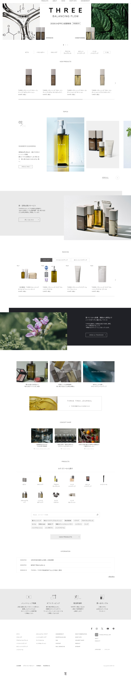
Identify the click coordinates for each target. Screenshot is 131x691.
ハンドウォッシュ (37, 546)
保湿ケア (50, 542)
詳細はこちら (29, 631)
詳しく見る (28, 99)
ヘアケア (76, 539)
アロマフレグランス (87, 539)
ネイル (34, 542)
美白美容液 (68, 539)
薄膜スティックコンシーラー (64, 542)
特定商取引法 (46, 684)
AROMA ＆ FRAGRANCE (96, 353)
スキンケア (40, 502)
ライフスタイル (56, 519)
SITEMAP (77, 664)
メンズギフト (49, 546)
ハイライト (78, 542)
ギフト (24, 502)
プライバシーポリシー (28, 684)
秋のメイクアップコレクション (53, 539)
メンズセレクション (72, 519)
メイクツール (103, 502)
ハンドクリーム (60, 546)
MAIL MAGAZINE (60, 664)
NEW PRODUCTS (65, 555)
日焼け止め (42, 542)
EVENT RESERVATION (81, 652)
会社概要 (18, 684)
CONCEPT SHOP (79, 658)
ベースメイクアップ (72, 503)
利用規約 (39, 684)
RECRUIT (77, 661)
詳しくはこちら (29, 238)
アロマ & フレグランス (56, 503)
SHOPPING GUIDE (61, 655)
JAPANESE (98, 667)
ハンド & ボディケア (40, 519)
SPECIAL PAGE (26, 185)
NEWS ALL (105, 195)
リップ (86, 542)
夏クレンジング (36, 539)
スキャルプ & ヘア (24, 519)
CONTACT (58, 661)
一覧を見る (111, 595)
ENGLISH (107, 667)
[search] (97, 533)
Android (97, 659)
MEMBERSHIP (60, 652)
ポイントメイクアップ (87, 503)
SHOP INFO (78, 655)
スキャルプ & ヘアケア (41, 652)
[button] (115, 101)
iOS (96, 656)
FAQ (57, 658)
